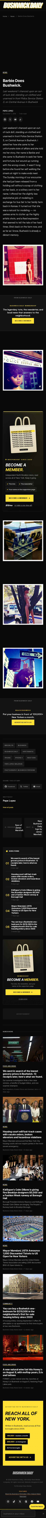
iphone (8, 758)
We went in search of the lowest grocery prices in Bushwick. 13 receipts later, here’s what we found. (23, 1074)
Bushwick (22, 745)
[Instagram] (8, 1501)
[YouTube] (38, 1501)
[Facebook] (31, 1501)
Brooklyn (9, 745)
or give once (23, 999)
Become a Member (23, 321)
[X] (20, 1501)
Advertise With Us (23, 722)
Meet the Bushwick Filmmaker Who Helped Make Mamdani (23, 1495)
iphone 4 (19, 758)
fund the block (37, 1506)
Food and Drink (9, 1066)
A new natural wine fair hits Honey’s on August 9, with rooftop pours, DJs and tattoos (23, 1372)
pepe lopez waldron (13, 764)
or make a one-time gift (23, 505)
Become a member (19, 498)
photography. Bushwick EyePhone (20, 770)
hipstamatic (28, 751)
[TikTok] (14, 1501)
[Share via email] (15, 119)
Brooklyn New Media (24, 1486)
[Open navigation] (41, 5)
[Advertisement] (23, 46)
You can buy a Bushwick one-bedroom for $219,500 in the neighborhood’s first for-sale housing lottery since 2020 (19, 1313)
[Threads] (25, 1501)
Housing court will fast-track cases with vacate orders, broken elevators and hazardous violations (22, 1134)
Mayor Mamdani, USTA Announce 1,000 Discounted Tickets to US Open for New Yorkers (21, 1253)
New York (31, 758)
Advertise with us (20, 1457)
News (12, 16)
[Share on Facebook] (5, 119)
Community (8, 1303)
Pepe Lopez (9, 800)
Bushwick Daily (11, 751)
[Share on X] (10, 119)
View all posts (8, 807)
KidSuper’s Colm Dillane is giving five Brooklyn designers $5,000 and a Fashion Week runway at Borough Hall (22, 1194)
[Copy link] (20, 119)
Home (5, 16)
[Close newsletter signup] (43, 1513)
